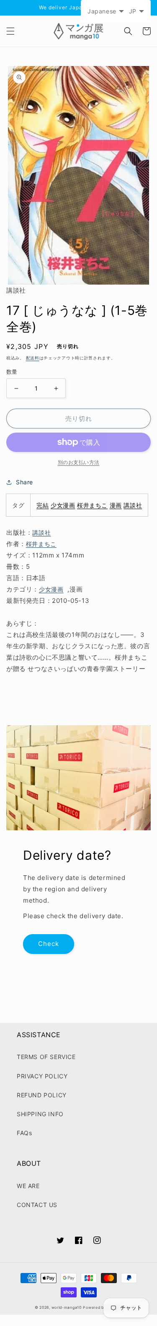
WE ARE (28, 1185)
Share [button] (24, 482)
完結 (42, 505)
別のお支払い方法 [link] (79, 462)
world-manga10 (66, 1307)
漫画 (116, 505)
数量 (12, 371)
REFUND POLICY (42, 1095)
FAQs (24, 1132)
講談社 (133, 505)
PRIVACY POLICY (42, 1076)
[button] (10, 31)
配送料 (32, 357)
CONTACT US (37, 1204)
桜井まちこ (92, 505)
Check (48, 944)
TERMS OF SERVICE (46, 1056)
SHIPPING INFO (40, 1113)
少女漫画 (63, 505)
